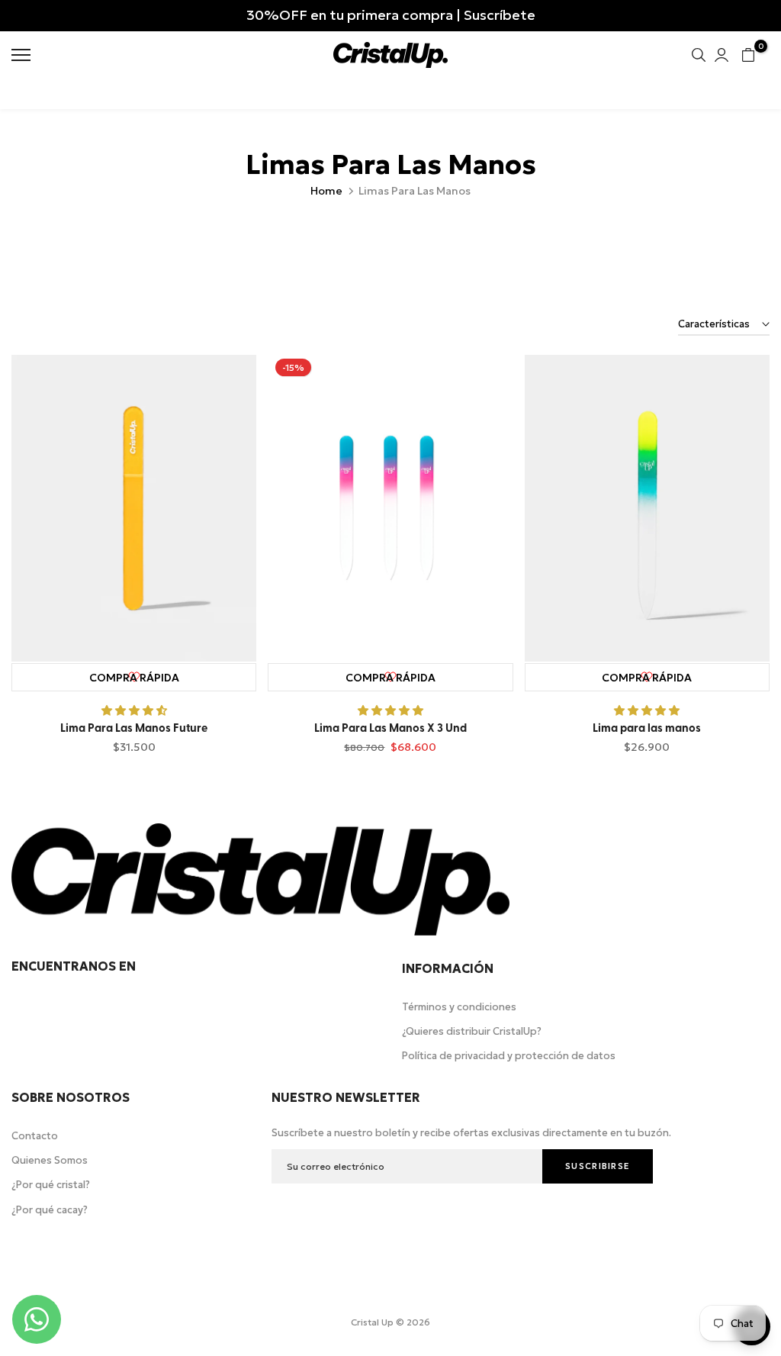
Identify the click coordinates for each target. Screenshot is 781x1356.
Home (326, 191)
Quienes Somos (49, 1160)
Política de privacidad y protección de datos (508, 1055)
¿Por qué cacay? (49, 1209)
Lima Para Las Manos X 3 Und (390, 729)
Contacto (34, 1135)
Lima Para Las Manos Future (133, 729)
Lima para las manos (647, 729)
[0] (748, 55)
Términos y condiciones (459, 1006)
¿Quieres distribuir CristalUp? (472, 1031)
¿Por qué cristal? (50, 1184)
